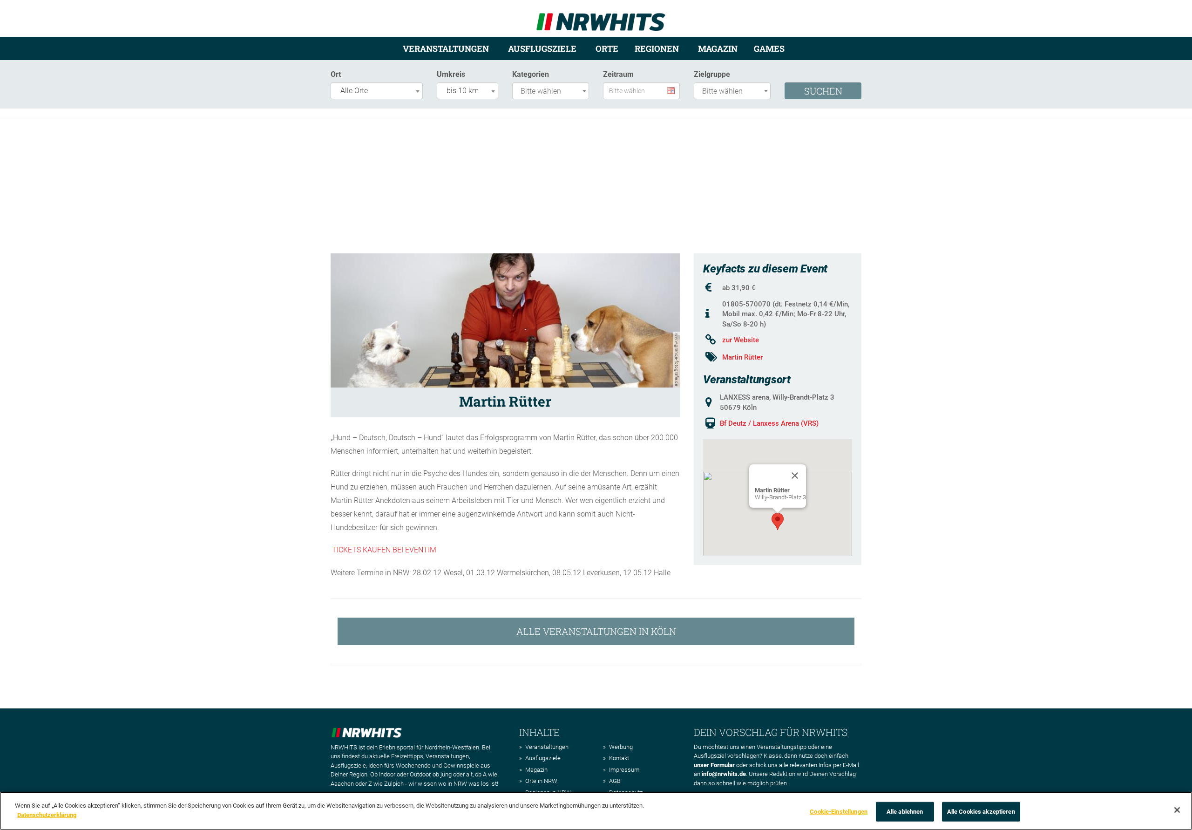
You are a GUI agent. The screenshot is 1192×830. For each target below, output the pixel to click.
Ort (336, 74)
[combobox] (377, 90)
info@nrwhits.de (724, 773)
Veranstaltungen (446, 48)
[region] (596, 811)
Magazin (718, 48)
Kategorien (530, 74)
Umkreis (451, 74)
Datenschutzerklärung (46, 814)
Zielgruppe (712, 74)
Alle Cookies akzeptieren (981, 811)
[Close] (795, 475)
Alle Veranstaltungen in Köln (596, 631)
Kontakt (619, 758)
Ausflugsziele (542, 48)
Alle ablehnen (905, 811)
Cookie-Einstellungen (838, 811)
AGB (615, 780)
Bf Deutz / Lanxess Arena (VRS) (769, 423)
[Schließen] (1177, 810)
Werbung (621, 746)
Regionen (657, 48)
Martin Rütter (742, 357)
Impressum (624, 769)
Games (769, 48)
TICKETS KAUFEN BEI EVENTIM (384, 549)
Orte (607, 48)
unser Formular (714, 765)
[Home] (601, 18)
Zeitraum (618, 74)
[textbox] (553, 91)
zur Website (740, 340)
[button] (778, 521)
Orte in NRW (541, 780)
